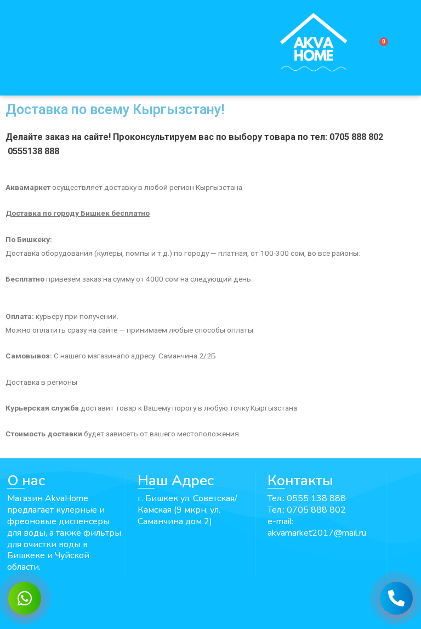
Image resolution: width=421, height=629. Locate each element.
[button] (134, 48)
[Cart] (379, 48)
